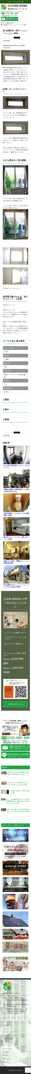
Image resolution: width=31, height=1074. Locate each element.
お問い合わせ (8, 1042)
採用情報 (6, 1052)
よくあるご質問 (8, 1038)
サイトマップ (8, 1045)
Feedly (7, 1062)
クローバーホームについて (11, 1032)
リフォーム (7, 1022)
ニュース (6, 1028)
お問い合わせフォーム (15, 704)
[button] (14, 1)
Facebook (8, 1058)
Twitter (7, 1055)
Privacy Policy (8, 1048)
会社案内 (6, 1035)
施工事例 (6, 1025)
